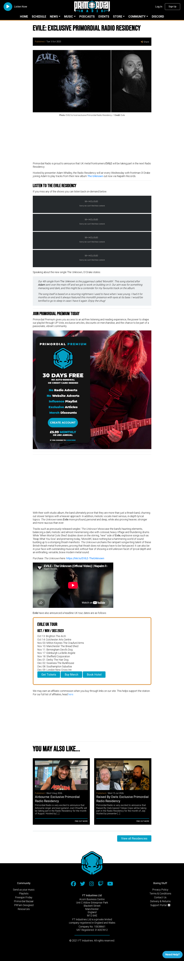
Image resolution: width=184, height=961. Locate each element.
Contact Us (160, 897)
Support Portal (158, 905)
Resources (24, 909)
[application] (172, 955)
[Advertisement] (92, 139)
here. (71, 694)
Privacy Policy (160, 889)
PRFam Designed (23, 905)
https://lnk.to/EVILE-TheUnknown (85, 558)
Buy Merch (71, 674)
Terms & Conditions (160, 893)
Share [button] (146, 42)
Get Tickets (48, 674)
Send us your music (24, 889)
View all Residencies (134, 838)
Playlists (23, 893)
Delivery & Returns (160, 901)
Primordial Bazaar (24, 901)
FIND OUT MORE (81, 821)
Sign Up (172, 6)
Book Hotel (94, 674)
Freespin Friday (23, 897)
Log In (158, 6)
